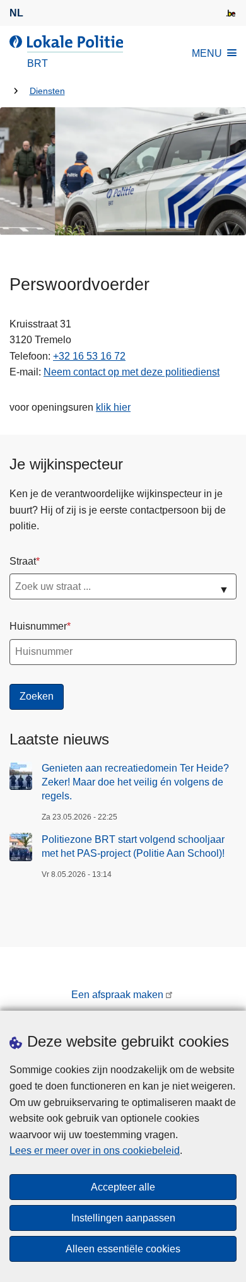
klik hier (113, 407)
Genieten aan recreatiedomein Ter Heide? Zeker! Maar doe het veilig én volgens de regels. (135, 782)
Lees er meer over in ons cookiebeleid (94, 1150)
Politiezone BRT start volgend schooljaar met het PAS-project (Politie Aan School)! (133, 846)
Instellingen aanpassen (123, 1218)
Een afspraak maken (117, 994)
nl (16, 13)
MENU (207, 53)
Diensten (47, 91)
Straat (22, 561)
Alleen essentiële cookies (123, 1249)
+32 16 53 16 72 (89, 356)
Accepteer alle (123, 1187)
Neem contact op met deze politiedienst (132, 372)
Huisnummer (38, 626)
